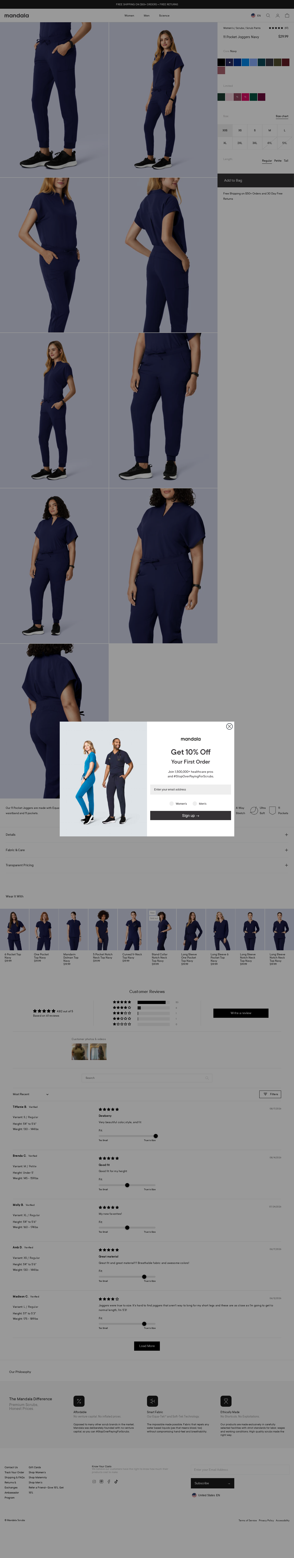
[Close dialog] (229, 726)
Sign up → (190, 815)
